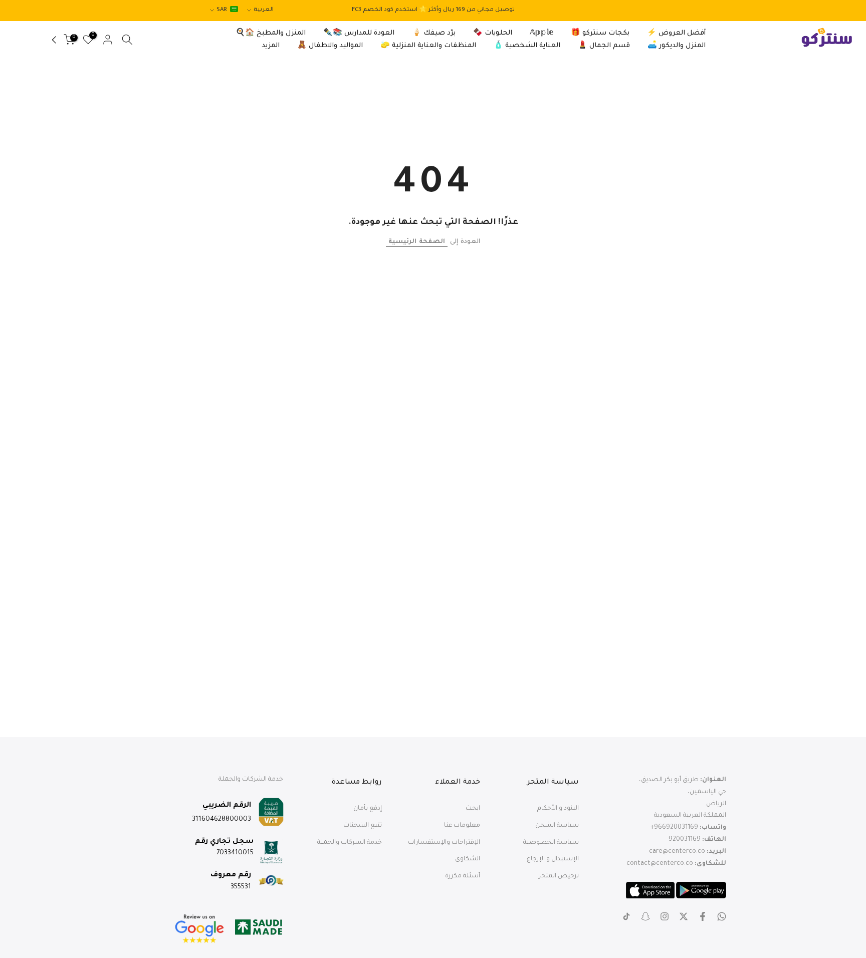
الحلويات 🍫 (492, 33)
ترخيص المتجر (559, 876)
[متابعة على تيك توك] (626, 916)
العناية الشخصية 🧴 (527, 46)
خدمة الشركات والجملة (349, 842)
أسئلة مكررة (462, 876)
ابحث (473, 808)
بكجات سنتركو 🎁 (600, 33)
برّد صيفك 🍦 (434, 33)
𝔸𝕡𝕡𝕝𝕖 (541, 33)
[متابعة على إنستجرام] (664, 916)
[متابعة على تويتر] (683, 916)
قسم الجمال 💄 (604, 46)
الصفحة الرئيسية (416, 242)
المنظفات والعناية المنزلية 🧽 (428, 46)
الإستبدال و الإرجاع (553, 859)
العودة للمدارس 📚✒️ (358, 33)
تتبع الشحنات (362, 825)
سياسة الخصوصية (551, 842)
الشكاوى (467, 859)
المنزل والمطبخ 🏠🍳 (271, 33)
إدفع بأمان (367, 808)
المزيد (271, 46)
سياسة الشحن (557, 825)
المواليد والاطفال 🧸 (330, 46)
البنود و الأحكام (558, 808)
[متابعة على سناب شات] (645, 916)
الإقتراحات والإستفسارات (444, 842)
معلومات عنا (462, 825)
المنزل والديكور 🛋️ (676, 46)
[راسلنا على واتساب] (721, 916)
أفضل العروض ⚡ (676, 33)
